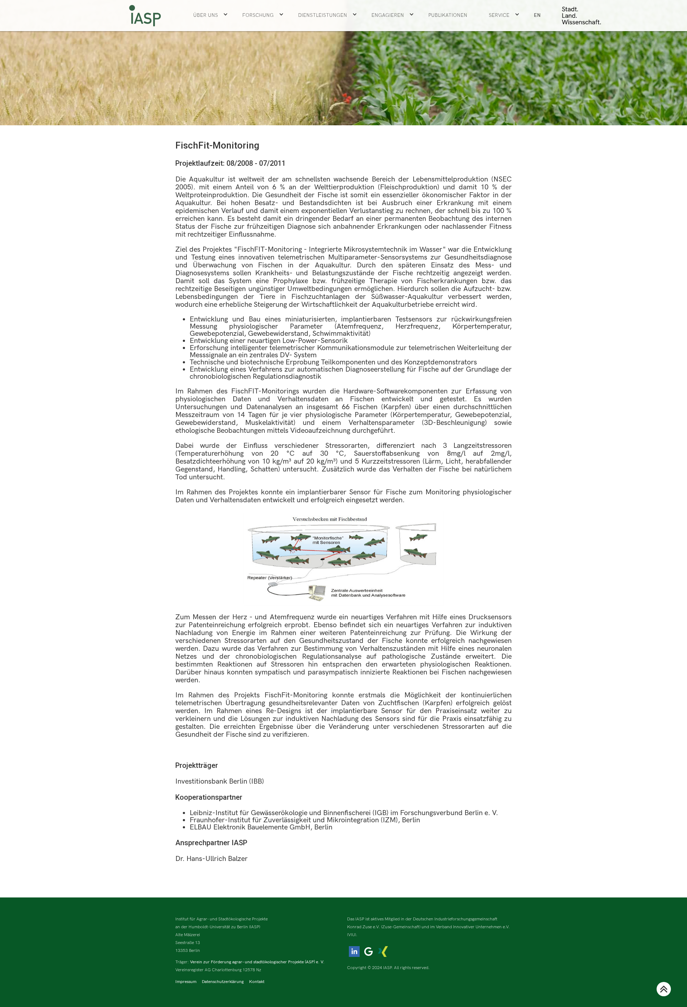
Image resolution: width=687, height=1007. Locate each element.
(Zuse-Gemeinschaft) (400, 927)
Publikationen (447, 15)
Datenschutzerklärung (223, 981)
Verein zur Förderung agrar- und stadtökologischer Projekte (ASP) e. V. (257, 962)
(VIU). (352, 935)
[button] (210, 15)
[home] (145, 15)
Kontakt (256, 981)
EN (537, 15)
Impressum (185, 981)
